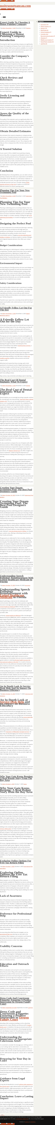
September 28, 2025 (11, 1007)
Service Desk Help (12, 701)
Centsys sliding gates (5, 829)
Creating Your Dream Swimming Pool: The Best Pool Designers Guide (16, 489)
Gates (25, 784)
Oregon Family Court (14, 1018)
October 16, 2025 (10, 694)
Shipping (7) (44, 38)
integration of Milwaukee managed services (17, 732)
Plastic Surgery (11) (46, 26)
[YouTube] (3, 1)
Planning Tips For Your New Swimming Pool (15, 191)
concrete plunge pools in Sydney (17, 531)
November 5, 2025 (11, 313)
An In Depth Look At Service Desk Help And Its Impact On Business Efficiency (15, 688)
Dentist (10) (44, 28)
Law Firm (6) (44, 44)
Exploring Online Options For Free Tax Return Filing (15, 861)
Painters (28, 28)
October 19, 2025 (10, 585)
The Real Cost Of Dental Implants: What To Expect (13, 381)
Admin (4, 28)
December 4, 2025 (11, 196)
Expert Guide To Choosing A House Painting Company (15, 23)
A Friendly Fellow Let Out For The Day (16, 308)
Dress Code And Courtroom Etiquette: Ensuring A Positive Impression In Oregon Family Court (15, 1001)
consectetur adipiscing (22, 1119)
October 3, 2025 (10, 866)
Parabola (27, 1122)
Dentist (28, 385)
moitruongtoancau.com (15, 5)
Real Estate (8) (44, 30)
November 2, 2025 (11, 385)
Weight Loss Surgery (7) (47, 40)
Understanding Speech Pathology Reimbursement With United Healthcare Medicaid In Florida (16, 578)
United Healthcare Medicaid (12, 596)
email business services (24, 345)
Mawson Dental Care (14, 450)
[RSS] (13, 1)
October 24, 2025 (10, 495)
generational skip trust (6, 934)
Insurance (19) (44, 24)
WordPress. (33, 1122)
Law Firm (30, 1007)
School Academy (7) (46, 32)
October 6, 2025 (10, 784)
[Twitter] (8, 1)
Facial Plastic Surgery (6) (47, 42)
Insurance (27, 585)
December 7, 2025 (11, 28)
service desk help (28, 717)
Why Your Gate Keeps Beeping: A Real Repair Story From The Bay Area (16, 778)
